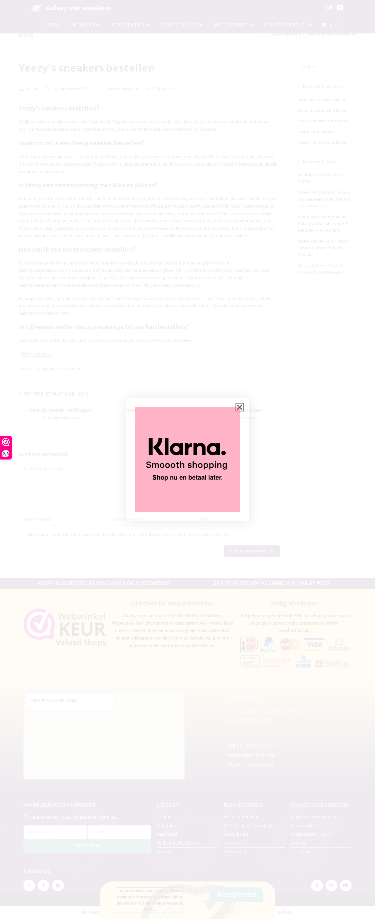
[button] (239, 407)
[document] (187, 459)
